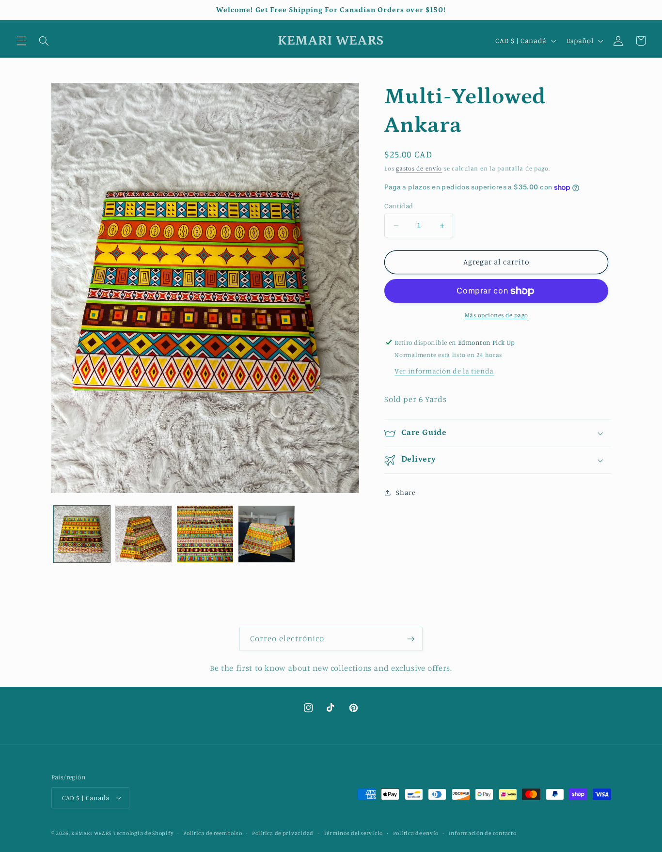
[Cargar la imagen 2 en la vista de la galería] (143, 534)
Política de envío (416, 833)
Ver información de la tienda (444, 371)
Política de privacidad (283, 833)
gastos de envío (419, 168)
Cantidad (398, 206)
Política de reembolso (212, 833)
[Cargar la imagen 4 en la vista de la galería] (266, 534)
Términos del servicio (353, 833)
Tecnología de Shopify (143, 833)
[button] (21, 41)
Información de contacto (483, 833)
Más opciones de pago (497, 315)
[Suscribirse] (411, 639)
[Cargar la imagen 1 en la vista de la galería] (82, 534)
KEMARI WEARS (91, 833)
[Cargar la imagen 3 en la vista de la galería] (205, 534)
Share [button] (405, 492)
